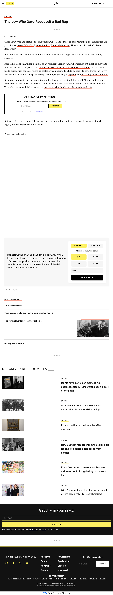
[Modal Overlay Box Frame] (56, 297)
